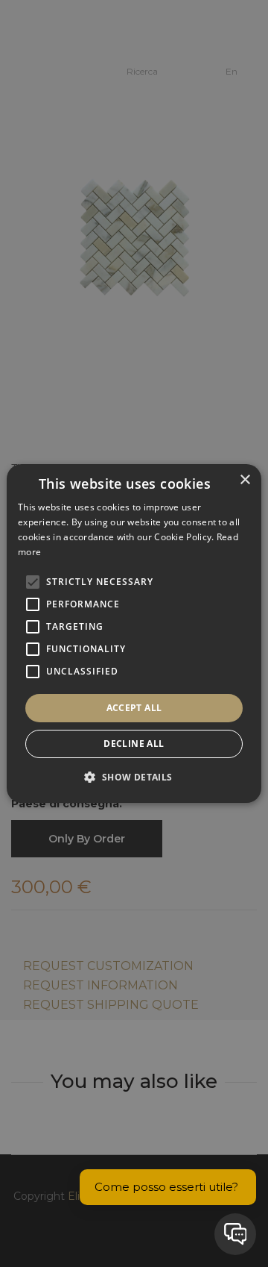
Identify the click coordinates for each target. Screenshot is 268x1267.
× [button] (244, 480)
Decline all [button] (133, 743)
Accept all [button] (134, 707)
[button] (133, 776)
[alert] (134, 633)
